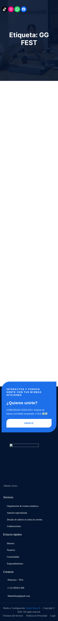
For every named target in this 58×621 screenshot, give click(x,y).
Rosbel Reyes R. (33, 608)
